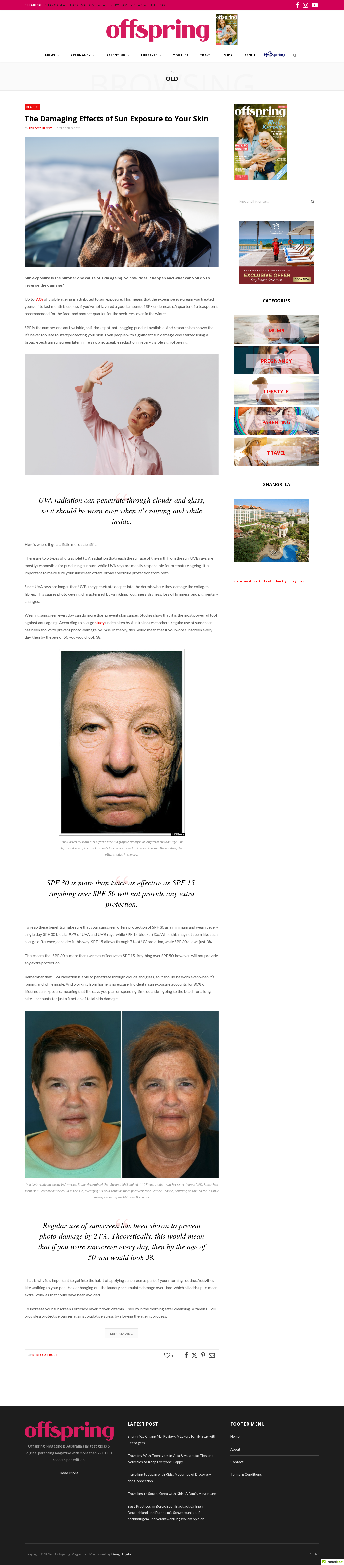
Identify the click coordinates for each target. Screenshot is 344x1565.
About (250, 55)
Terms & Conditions (246, 1474)
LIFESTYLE (149, 55)
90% (39, 299)
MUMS (50, 55)
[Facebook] (186, 1355)
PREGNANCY (81, 55)
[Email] (212, 1355)
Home (235, 1436)
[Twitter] (194, 1355)
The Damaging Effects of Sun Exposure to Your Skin (117, 118)
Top (315, 1554)
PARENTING (115, 55)
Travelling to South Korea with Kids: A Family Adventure (172, 1493)
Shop (228, 55)
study (100, 622)
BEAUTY (32, 107)
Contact (237, 1462)
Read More (69, 1473)
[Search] (293, 55)
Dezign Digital (121, 1554)
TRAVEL (206, 55)
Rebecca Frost (40, 128)
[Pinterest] (203, 1355)
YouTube (181, 55)
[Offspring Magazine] (157, 29)
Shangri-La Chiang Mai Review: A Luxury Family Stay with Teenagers (109, 5)
